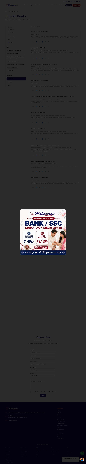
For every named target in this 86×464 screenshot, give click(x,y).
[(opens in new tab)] (43, 232)
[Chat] (82, 459)
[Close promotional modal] (64, 211)
